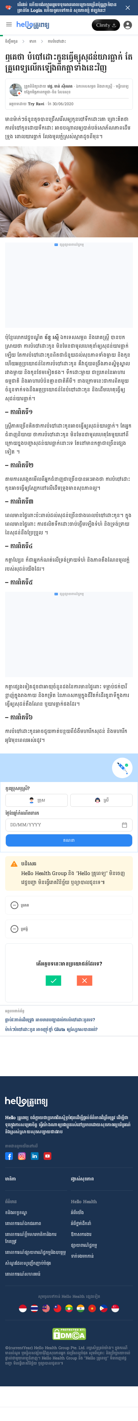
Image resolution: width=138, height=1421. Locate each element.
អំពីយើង (77, 1213)
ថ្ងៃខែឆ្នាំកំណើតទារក (22, 813)
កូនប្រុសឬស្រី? (17, 788)
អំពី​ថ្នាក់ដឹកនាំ (81, 1224)
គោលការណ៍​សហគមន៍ (22, 1274)
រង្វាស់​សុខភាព (82, 1179)
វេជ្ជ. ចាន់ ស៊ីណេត (60, 86)
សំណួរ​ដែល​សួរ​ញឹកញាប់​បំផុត (28, 1263)
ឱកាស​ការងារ (81, 1234)
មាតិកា (10, 1179)
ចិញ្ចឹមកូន (11, 41)
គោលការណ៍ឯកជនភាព (23, 1224)
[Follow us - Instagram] (22, 1156)
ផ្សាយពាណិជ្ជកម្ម (84, 1245)
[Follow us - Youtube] (47, 1156)
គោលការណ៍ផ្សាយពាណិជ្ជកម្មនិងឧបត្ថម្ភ (35, 1252)
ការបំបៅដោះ (57, 41)
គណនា (68, 840)
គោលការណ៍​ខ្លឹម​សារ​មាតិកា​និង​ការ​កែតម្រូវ (30, 1238)
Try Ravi (36, 103)
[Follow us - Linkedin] (35, 1156)
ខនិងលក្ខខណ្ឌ (16, 1213)
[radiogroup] (69, 800)
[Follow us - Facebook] (9, 1156)
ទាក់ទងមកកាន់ (82, 1256)
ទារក (32, 41)
